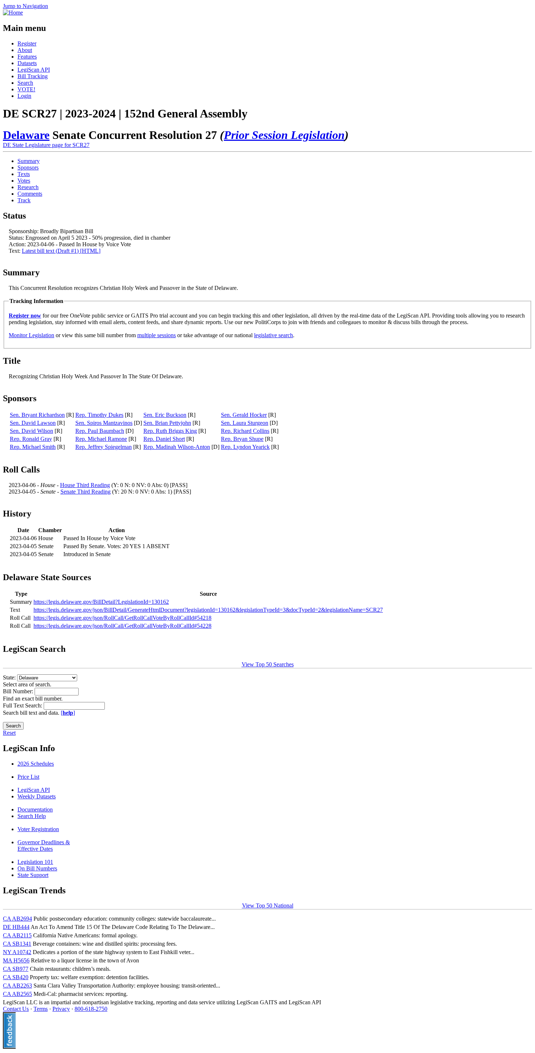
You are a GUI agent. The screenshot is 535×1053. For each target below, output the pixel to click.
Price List (28, 777)
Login (24, 96)
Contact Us (16, 1009)
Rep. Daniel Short (164, 439)
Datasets (27, 63)
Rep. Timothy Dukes (99, 415)
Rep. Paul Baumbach (99, 431)
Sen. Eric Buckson (164, 415)
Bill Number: (19, 691)
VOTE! (26, 89)
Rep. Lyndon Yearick (245, 447)
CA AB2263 (17, 985)
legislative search (273, 335)
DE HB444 (16, 927)
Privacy (61, 1009)
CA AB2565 (17, 994)
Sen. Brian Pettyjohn (167, 423)
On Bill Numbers (37, 868)
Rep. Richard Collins (245, 431)
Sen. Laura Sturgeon (244, 423)
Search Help (31, 816)
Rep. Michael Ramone (101, 439)
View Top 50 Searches (268, 664)
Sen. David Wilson (31, 431)
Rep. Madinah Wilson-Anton (176, 447)
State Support (32, 875)
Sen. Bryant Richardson (37, 415)
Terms (40, 1009)
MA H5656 (16, 960)
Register (26, 43)
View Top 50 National (267, 905)
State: (10, 677)
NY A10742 (17, 952)
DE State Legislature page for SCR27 (46, 145)
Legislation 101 (35, 862)
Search (25, 83)
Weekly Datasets (36, 796)
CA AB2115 (17, 935)
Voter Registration (38, 829)
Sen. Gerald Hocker (244, 415)
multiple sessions (156, 335)
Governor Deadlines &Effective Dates (43, 845)
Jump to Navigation (25, 6)
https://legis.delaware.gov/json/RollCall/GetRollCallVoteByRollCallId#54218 (122, 618)
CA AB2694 (17, 919)
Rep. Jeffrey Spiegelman (103, 447)
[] (68, 713)
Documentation (35, 809)
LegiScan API (33, 70)
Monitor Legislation (31, 335)
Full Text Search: (23, 705)
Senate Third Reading (85, 491)
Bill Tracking (32, 76)
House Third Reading (85, 485)
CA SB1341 (17, 944)
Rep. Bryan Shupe (242, 439)
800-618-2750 (91, 1009)
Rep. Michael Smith (33, 447)
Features (27, 56)
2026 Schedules (35, 764)
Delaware (26, 134)
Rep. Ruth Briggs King (170, 431)
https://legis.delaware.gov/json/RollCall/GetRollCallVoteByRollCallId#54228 (122, 626)
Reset (9, 733)
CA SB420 (15, 977)
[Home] (13, 12)
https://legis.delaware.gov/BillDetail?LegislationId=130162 (101, 602)
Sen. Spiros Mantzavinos (103, 423)
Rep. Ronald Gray (31, 439)
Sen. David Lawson (33, 423)
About (24, 50)
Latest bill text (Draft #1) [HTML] (61, 251)
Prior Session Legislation (284, 134)
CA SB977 (15, 969)
